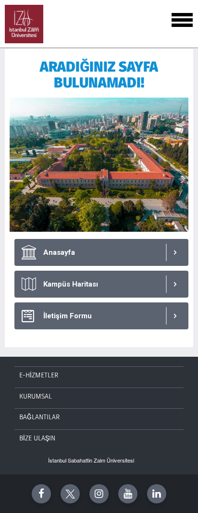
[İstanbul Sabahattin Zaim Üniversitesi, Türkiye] (24, 24)
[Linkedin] (156, 493)
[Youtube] (127, 493)
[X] (70, 493)
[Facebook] (41, 493)
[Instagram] (99, 493)
